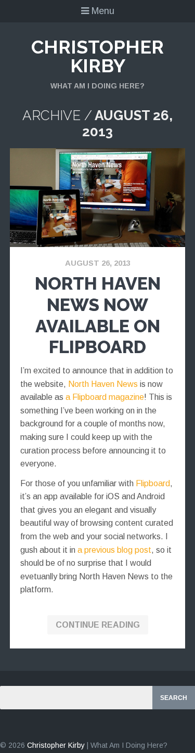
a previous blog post (114, 550)
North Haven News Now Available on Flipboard (98, 315)
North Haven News (103, 384)
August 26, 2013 (98, 262)
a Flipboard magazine (105, 397)
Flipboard (153, 483)
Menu (101, 11)
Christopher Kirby (97, 56)
